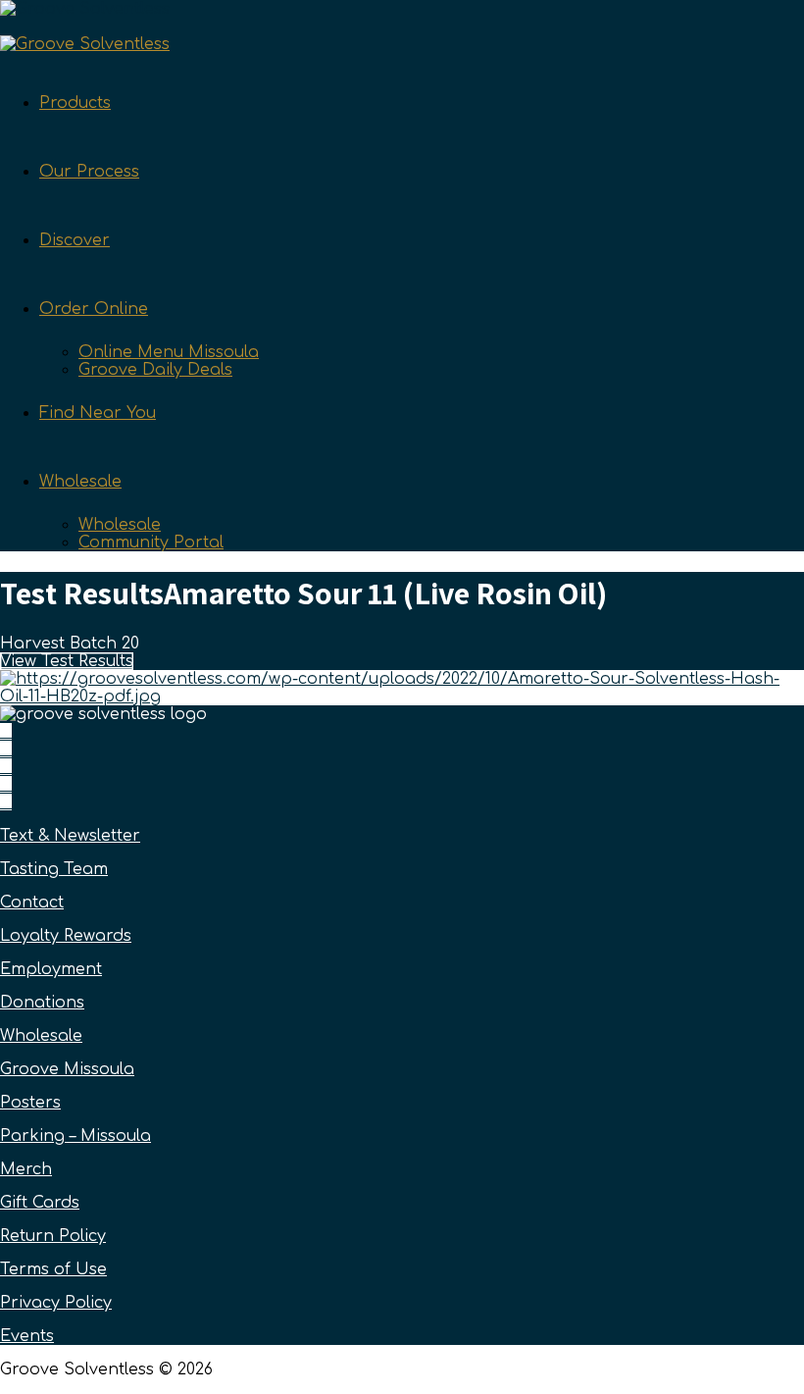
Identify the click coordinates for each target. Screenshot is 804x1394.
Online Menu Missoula (168, 352)
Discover (74, 240)
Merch (26, 1169)
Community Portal (151, 542)
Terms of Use (53, 1269)
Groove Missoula (67, 1069)
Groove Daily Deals (155, 370)
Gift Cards (39, 1203)
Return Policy (53, 1236)
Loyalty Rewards (65, 936)
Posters (30, 1102)
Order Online (93, 309)
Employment (51, 969)
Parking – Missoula (75, 1136)
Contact (32, 902)
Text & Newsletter (70, 836)
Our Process (89, 172)
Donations (42, 1002)
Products (75, 103)
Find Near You (97, 413)
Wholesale (80, 481)
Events (27, 1336)
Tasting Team (54, 869)
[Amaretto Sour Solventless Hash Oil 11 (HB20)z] (402, 696)
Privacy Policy (56, 1303)
